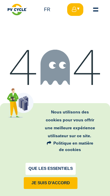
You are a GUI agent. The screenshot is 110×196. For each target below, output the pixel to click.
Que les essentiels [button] (50, 168)
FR (47, 9)
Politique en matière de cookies (73, 146)
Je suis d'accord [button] (50, 183)
